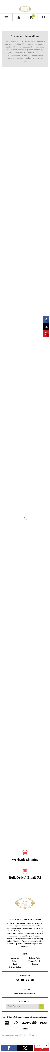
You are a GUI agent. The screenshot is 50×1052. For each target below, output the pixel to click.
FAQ (15, 964)
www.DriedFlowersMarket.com (34, 1017)
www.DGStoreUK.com (12, 1017)
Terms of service (35, 961)
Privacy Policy (15, 967)
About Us (15, 958)
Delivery (15, 961)
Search (35, 964)
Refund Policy (35, 958)
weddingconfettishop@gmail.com (25, 993)
